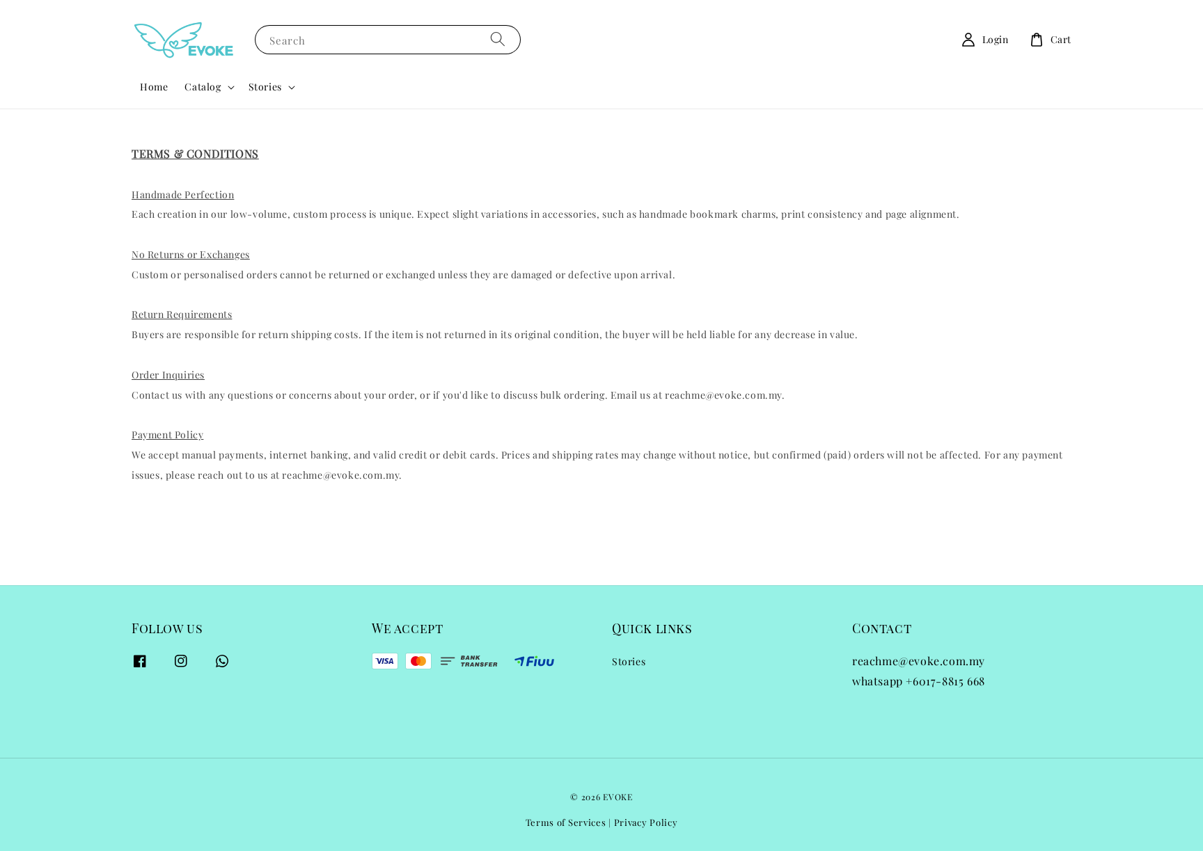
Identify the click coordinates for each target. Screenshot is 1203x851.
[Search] (497, 39)
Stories (265, 87)
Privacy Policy (646, 822)
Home (154, 86)
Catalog (202, 87)
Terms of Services (566, 822)
